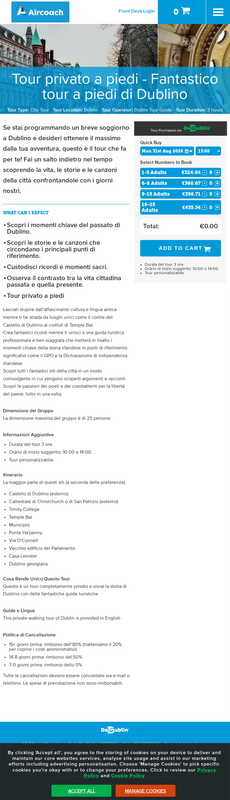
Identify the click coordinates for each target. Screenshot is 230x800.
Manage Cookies (145, 791)
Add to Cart (180, 248)
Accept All (81, 791)
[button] (188, 151)
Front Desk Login (137, 11)
